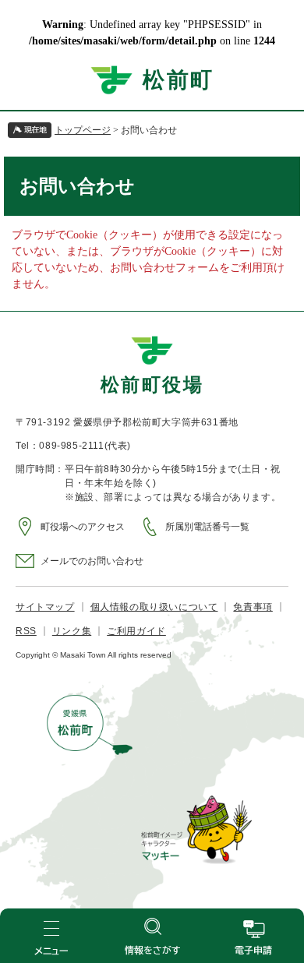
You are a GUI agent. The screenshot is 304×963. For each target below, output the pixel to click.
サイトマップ (45, 606)
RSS (26, 631)
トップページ (83, 130)
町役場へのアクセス (83, 526)
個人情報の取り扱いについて (154, 606)
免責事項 (252, 606)
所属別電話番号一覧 (207, 526)
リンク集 (71, 631)
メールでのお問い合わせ (92, 561)
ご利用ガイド (136, 631)
